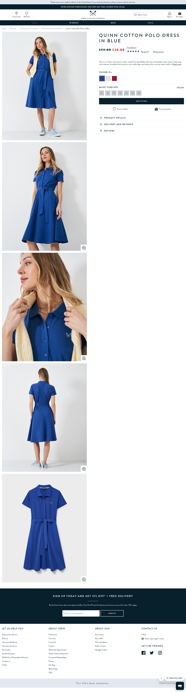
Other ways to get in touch (154, 638)
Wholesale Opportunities (58, 649)
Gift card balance (101, 642)
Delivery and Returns (118, 124)
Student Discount (8, 653)
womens (13, 28)
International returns (9, 646)
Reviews (144, 51)
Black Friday (53, 668)
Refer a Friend (100, 646)
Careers (51, 646)
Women (74, 22)
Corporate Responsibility (58, 657)
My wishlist (99, 638)
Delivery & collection (9, 634)
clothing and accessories (29, 28)
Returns (5, 638)
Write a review (158, 51)
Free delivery (131, 47)
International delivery (9, 642)
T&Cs (51, 672)
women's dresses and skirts (52, 28)
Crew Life (52, 642)
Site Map (52, 665)
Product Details (115, 117)
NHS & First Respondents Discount (15, 657)
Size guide (180, 87)
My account (99, 634)
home (4, 28)
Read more (177, 64)
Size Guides (6, 649)
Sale (35, 22)
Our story (52, 638)
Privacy (51, 661)
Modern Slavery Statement (58, 653)
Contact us (6, 661)
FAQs (4, 665)
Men (113, 22)
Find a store (53, 634)
